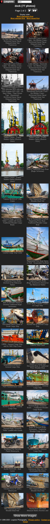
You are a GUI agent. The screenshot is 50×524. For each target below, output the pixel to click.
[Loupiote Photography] (1, 2)
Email (25, 522)
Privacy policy (34, 520)
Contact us (45, 520)
